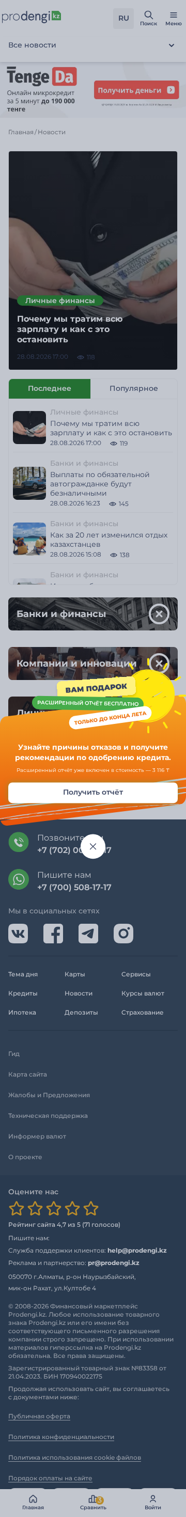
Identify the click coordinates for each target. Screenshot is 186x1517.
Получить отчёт (93, 792)
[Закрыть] (93, 846)
